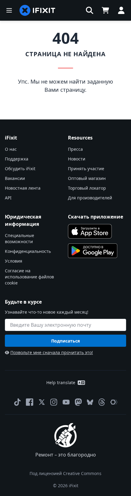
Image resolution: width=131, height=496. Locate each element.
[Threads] (101, 402)
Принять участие (86, 168)
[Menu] (9, 10)
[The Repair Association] (114, 402)
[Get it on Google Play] (92, 250)
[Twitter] (41, 402)
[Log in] (121, 10)
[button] (89, 10)
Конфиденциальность (28, 251)
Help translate (60, 382)
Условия (13, 261)
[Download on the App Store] (90, 231)
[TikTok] (17, 402)
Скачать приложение (95, 216)
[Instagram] (54, 402)
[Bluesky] (90, 402)
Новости (76, 159)
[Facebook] (29, 402)
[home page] (37, 10)
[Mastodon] (78, 402)
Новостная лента (23, 188)
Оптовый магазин (87, 178)
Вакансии (15, 178)
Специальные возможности (19, 238)
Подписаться (65, 341)
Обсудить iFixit (20, 168)
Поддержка (16, 159)
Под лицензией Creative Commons (65, 473)
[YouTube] (66, 402)
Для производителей (90, 198)
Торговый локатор (87, 188)
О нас (11, 149)
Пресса (75, 149)
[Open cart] (105, 10)
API (8, 198)
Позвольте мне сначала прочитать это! (51, 352)
